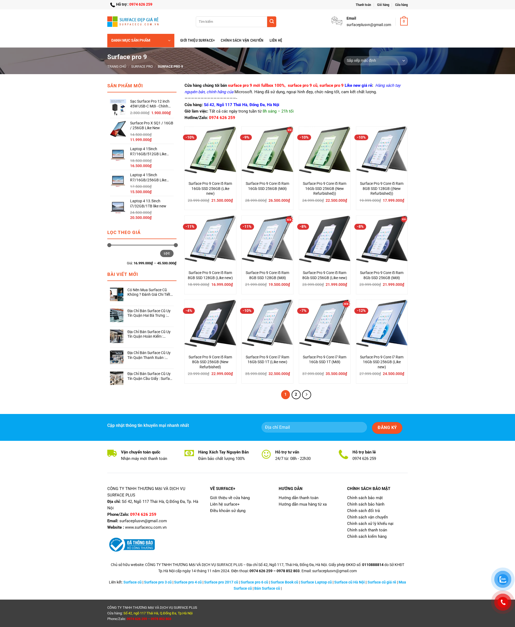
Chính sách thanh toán (367, 530)
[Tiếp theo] (306, 394)
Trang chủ (116, 66)
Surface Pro (142, 66)
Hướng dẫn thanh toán (298, 497)
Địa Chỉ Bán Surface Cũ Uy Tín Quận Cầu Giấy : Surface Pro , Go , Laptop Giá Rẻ (150, 376)
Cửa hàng (401, 5)
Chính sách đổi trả (363, 510)
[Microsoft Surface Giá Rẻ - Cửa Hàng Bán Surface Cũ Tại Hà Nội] (134, 21)
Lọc (167, 253)
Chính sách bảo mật (365, 497)
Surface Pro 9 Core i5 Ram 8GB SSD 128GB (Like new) (210, 275)
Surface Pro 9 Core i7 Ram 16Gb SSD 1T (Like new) (267, 360)
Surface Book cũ (284, 582)
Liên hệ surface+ (225, 504)
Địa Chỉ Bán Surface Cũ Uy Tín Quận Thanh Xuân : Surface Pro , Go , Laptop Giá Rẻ (149, 355)
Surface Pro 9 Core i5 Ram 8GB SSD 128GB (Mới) (267, 275)
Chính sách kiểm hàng (367, 536)
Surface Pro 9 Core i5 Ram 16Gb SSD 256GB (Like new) (210, 188)
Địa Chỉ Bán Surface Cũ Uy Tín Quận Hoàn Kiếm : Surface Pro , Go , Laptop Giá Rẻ (149, 334)
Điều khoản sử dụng (227, 510)
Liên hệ (276, 40)
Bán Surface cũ (267, 588)
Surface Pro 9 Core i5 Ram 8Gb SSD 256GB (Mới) (381, 275)
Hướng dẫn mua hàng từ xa (303, 504)
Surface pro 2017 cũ (221, 582)
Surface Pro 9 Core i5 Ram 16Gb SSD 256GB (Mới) (267, 186)
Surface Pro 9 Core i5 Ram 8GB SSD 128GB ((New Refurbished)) (381, 188)
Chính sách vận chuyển (242, 40)
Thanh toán (363, 5)
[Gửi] (271, 21)
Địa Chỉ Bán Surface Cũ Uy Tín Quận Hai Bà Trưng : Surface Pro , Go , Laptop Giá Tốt (149, 313)
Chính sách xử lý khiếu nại (370, 523)
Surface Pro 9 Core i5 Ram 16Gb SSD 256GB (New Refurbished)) (324, 188)
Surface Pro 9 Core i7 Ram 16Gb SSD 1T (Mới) (324, 360)
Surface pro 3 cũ (158, 582)
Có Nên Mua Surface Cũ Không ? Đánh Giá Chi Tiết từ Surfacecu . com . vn (148, 292)
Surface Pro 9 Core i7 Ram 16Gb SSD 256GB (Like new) (381, 362)
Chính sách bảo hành (365, 504)
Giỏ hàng (383, 5)
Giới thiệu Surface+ (197, 40)
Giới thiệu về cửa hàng (230, 497)
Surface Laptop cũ (316, 582)
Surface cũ (132, 582)
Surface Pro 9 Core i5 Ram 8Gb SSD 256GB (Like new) (324, 275)
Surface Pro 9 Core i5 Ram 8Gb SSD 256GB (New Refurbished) (210, 362)
